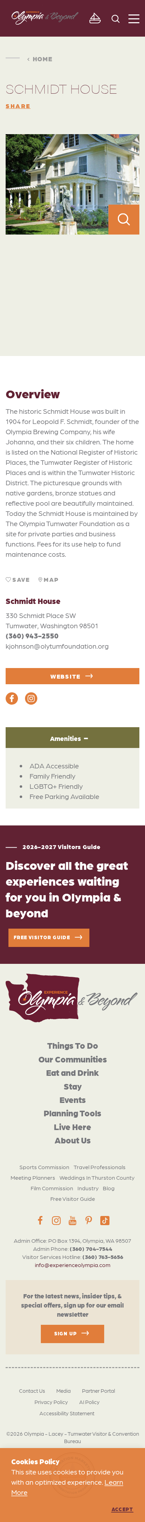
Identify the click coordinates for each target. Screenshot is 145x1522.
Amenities (65, 738)
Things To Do (72, 1045)
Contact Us (32, 1390)
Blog (109, 1188)
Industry (88, 1188)
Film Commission (52, 1188)
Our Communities (72, 1059)
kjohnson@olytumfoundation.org (57, 646)
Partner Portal (98, 1390)
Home (42, 58)
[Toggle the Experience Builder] (95, 18)
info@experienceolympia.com (73, 1264)
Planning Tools (72, 1113)
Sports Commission (44, 1167)
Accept (122, 1509)
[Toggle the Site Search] (116, 18)
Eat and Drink (72, 1072)
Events (72, 1099)
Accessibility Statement (66, 1413)
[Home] (72, 998)
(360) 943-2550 (32, 635)
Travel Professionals (100, 1167)
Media (63, 1390)
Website (65, 676)
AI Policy (89, 1402)
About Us (73, 1140)
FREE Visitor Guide (42, 937)
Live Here (72, 1126)
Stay (73, 1086)
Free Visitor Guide (72, 1198)
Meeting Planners (33, 1177)
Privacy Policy (51, 1402)
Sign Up (65, 1333)
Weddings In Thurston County (96, 1177)
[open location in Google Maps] (72, 279)
